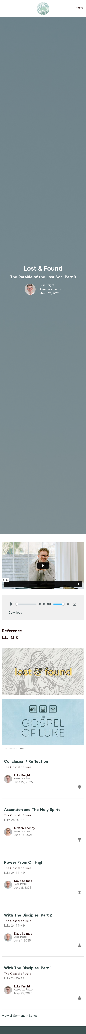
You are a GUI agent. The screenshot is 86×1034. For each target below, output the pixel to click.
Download (15, 612)
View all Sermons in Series (19, 1015)
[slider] (26, 604)
